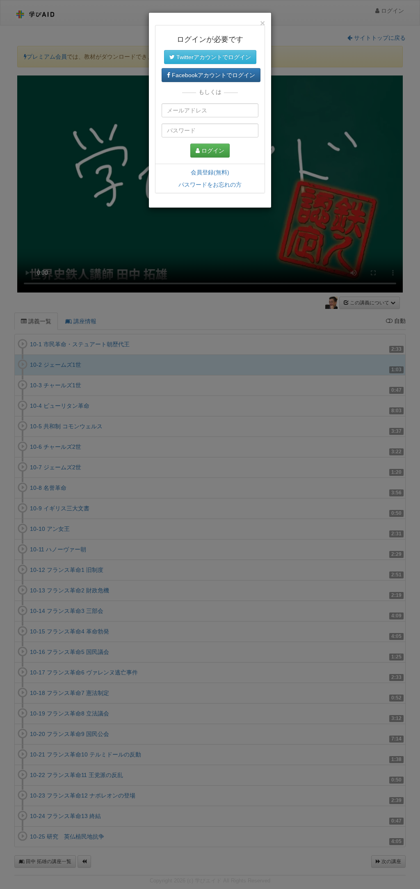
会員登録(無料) (210, 172)
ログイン (212, 150)
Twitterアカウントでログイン (213, 57)
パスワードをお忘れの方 (210, 184)
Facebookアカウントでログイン (212, 75)
